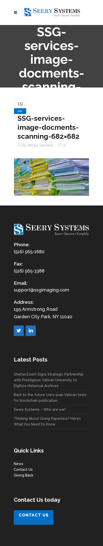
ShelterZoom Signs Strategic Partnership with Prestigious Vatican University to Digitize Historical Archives (49, 380)
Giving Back (23, 475)
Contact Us (23, 470)
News (18, 464)
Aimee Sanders (40, 145)
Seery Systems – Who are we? (40, 410)
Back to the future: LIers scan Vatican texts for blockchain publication (50, 397)
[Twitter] (19, 331)
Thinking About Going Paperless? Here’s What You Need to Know (47, 421)
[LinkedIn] (31, 331)
